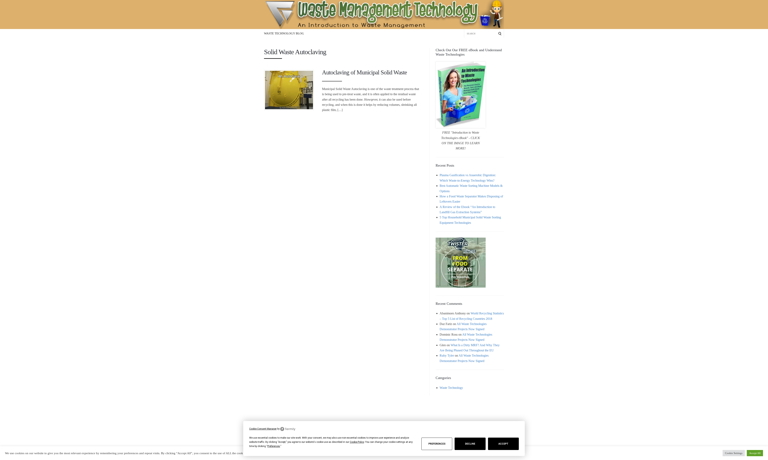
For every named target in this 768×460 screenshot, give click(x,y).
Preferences (436, 443)
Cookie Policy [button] (357, 442)
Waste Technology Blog (284, 33)
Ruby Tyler (447, 355)
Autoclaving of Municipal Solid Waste (364, 72)
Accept (503, 443)
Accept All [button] (755, 453)
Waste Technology (451, 387)
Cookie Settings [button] (733, 453)
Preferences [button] (273, 446)
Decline (470, 443)
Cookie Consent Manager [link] (263, 428)
